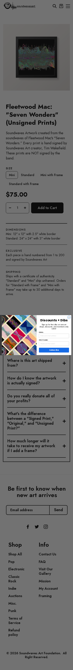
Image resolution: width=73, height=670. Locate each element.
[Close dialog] (68, 317)
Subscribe (54, 350)
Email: (41, 332)
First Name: (43, 340)
